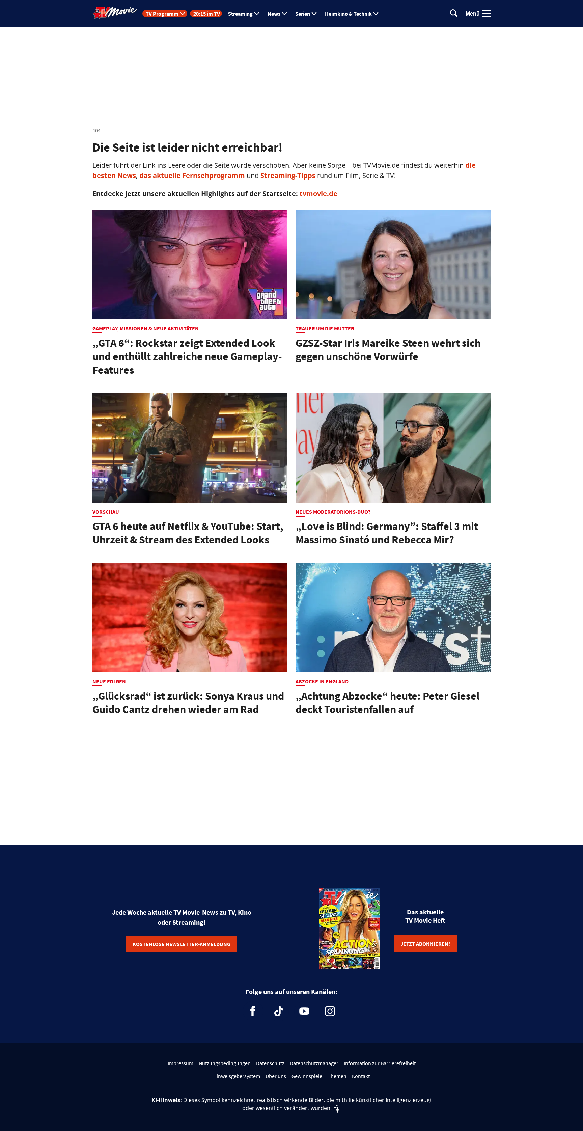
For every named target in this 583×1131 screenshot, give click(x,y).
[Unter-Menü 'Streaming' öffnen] (256, 13)
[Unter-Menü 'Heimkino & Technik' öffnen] (376, 13)
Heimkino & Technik (348, 13)
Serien (302, 13)
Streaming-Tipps (287, 175)
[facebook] (253, 1011)
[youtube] (304, 1011)
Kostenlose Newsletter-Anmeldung (181, 944)
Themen (337, 1076)
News (274, 13)
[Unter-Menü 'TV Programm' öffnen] (182, 13)
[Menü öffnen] (486, 13)
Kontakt (361, 1076)
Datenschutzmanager (314, 1063)
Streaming (240, 13)
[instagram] (330, 1011)
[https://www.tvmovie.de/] (115, 13)
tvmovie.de (318, 193)
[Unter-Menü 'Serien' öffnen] (314, 13)
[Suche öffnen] (453, 13)
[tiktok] (279, 1011)
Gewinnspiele (307, 1076)
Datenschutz (270, 1063)
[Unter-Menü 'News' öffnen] (284, 13)
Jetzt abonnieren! (425, 943)
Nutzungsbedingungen (225, 1063)
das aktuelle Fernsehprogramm (191, 175)
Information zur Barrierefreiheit (380, 1063)
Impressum (180, 1063)
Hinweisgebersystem (236, 1076)
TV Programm (162, 13)
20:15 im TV (206, 13)
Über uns (276, 1076)
